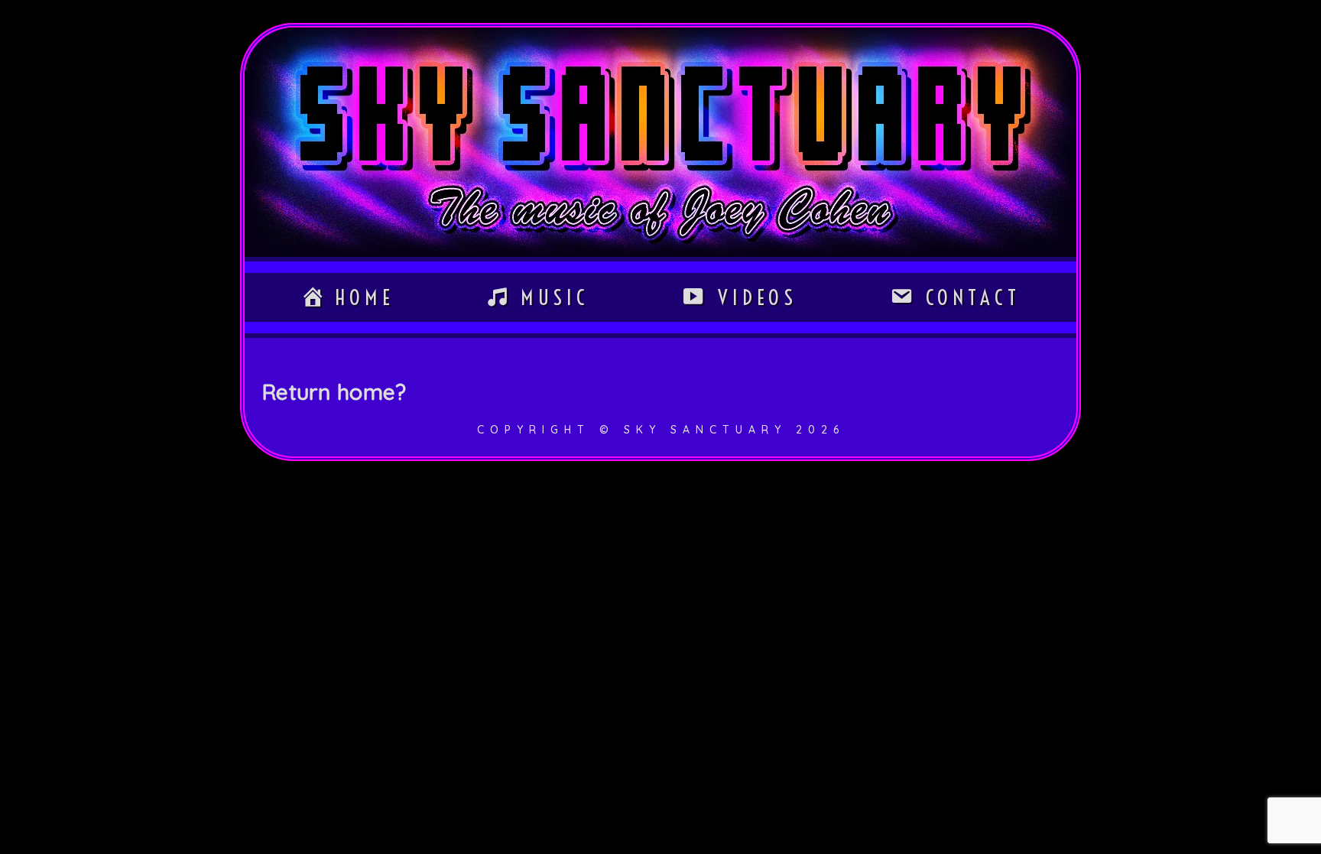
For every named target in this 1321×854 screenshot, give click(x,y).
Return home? (334, 391)
